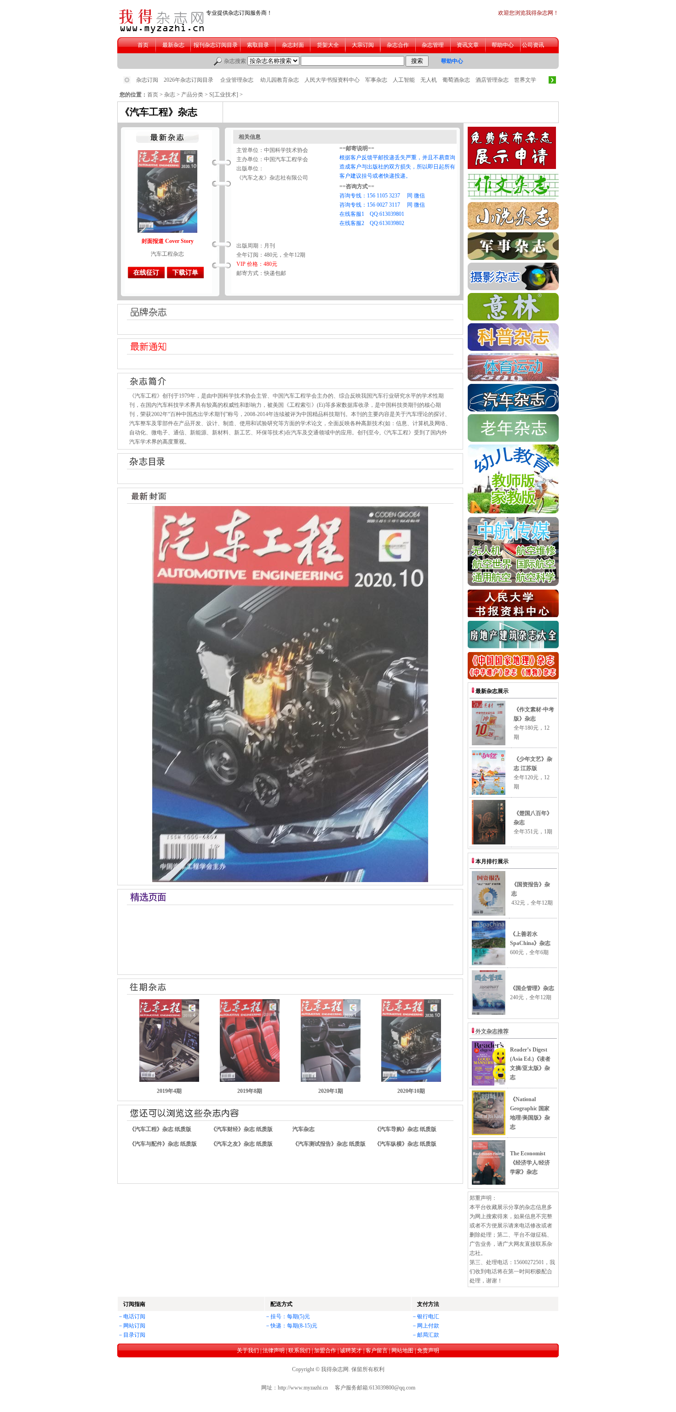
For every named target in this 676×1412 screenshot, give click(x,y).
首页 (152, 94)
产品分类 (192, 94)
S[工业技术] (223, 94)
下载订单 (185, 272)
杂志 (169, 94)
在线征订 (146, 272)
